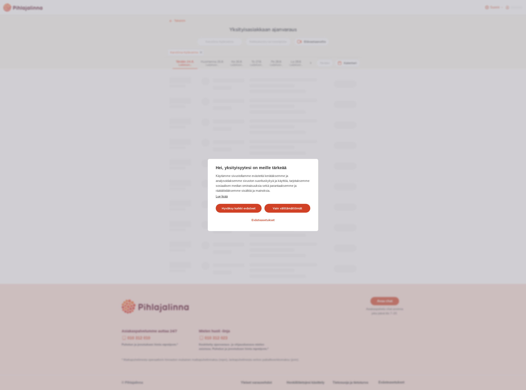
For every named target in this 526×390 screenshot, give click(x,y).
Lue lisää (222, 196)
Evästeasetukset (263, 220)
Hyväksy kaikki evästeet (239, 208)
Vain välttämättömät (287, 208)
